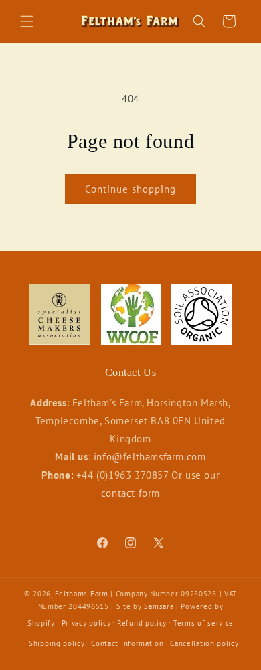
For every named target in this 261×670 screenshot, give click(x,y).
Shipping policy (57, 643)
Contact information (127, 643)
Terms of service (203, 623)
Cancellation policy (204, 643)
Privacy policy (86, 623)
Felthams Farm (81, 593)
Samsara (158, 606)
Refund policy (142, 623)
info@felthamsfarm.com (150, 456)
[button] (26, 21)
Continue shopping (130, 189)
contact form (130, 493)
